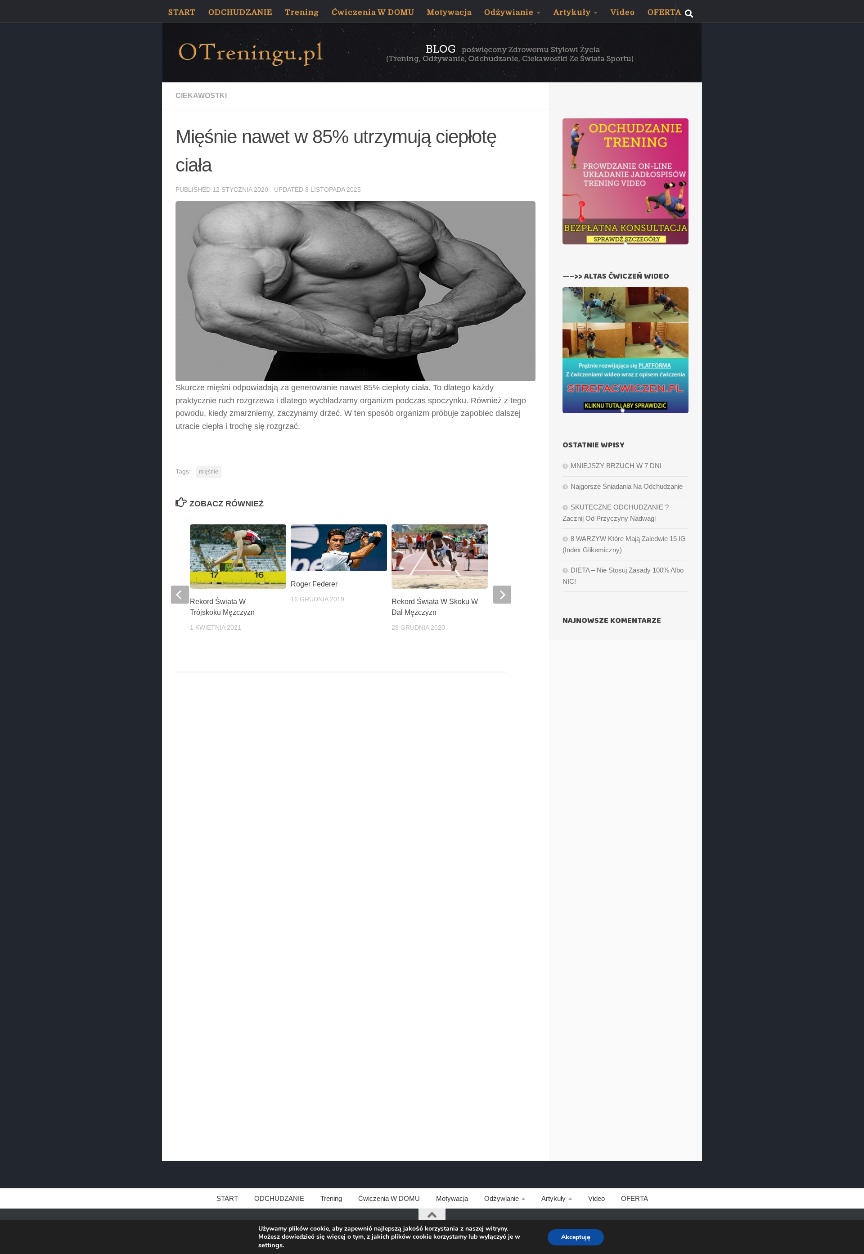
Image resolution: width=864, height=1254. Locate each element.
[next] (502, 595)
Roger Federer (314, 584)
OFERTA (664, 12)
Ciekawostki (201, 95)
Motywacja (449, 12)
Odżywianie (509, 12)
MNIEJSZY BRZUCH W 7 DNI (616, 465)
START (182, 12)
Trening (302, 12)
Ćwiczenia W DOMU (373, 12)
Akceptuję (575, 1237)
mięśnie (208, 472)
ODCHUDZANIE (240, 12)
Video (623, 12)
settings (270, 1245)
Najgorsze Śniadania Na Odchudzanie (627, 486)
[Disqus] (356, 803)
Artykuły (572, 12)
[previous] (180, 595)
